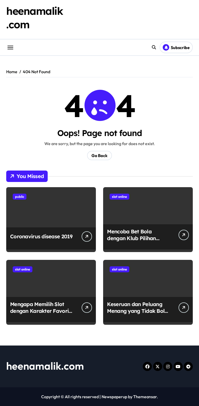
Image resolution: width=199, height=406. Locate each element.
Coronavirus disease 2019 (41, 236)
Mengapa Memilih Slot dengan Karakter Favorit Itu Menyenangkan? (40, 311)
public (19, 196)
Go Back (99, 155)
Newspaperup (114, 396)
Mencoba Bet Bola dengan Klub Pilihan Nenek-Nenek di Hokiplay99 (131, 241)
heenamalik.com (45, 365)
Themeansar (145, 396)
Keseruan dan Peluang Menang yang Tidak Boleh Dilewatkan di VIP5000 (138, 311)
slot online (119, 196)
